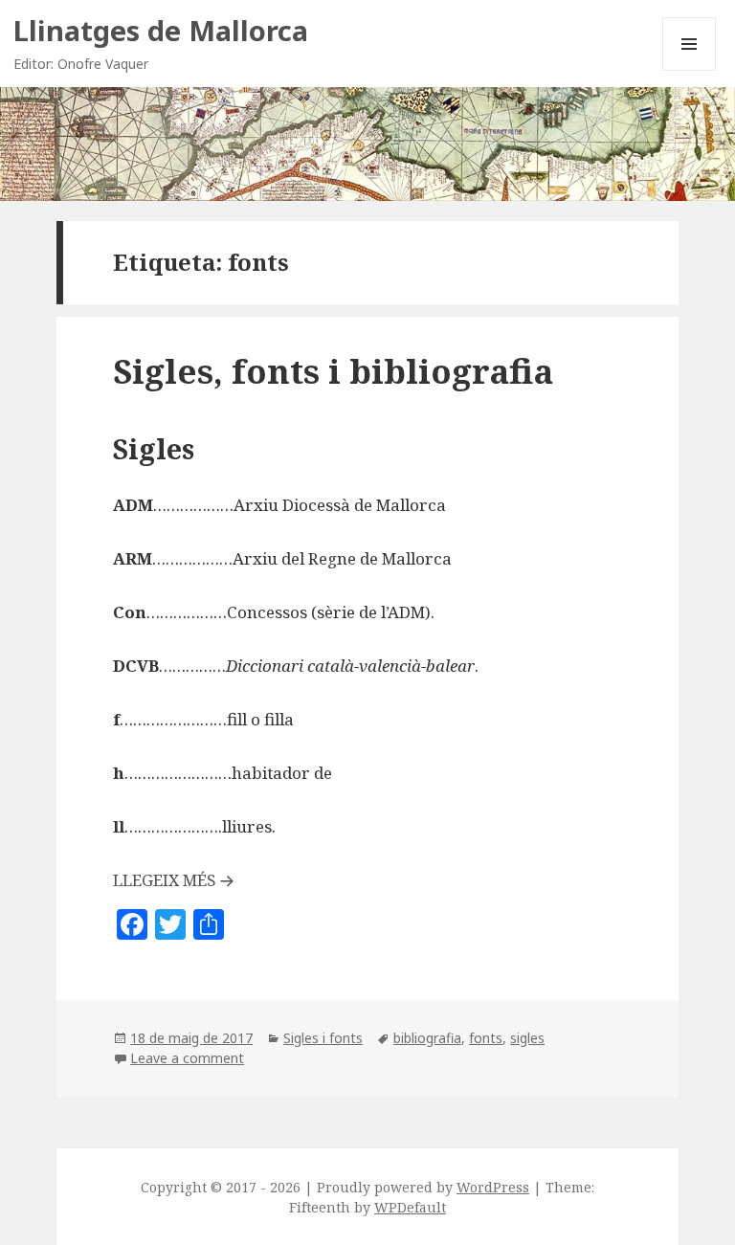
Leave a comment (187, 1058)
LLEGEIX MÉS (164, 880)
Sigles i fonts (323, 1038)
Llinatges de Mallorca (160, 30)
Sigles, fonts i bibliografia (333, 370)
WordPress (493, 1187)
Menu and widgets (689, 70)
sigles (527, 1038)
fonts (485, 1038)
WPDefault (410, 1207)
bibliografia (427, 1038)
